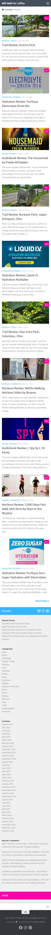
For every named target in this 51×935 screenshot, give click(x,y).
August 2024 (7, 799)
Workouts (16, 384)
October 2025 (8, 756)
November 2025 (9, 752)
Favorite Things (8, 661)
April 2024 (6, 812)
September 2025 (9, 759)
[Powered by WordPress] (16, 922)
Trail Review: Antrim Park (18, 45)
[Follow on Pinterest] (47, 610)
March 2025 (7, 777)
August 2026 (7, 724)
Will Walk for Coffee (13, 3)
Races (4, 689)
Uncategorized (8, 708)
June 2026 (6, 730)
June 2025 (6, 768)
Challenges (6, 658)
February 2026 (8, 743)
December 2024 (8, 787)
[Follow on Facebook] (39, 610)
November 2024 (9, 790)
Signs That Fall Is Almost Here (14, 627)
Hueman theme (39, 922)
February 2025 (8, 781)
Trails (14, 41)
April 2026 (6, 737)
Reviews (5, 41)
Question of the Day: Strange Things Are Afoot (21, 633)
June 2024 (6, 806)
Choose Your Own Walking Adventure (30, 883)
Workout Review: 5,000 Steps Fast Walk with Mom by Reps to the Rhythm (24, 509)
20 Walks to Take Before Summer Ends (30, 855)
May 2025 (6, 771)
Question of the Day (10, 686)
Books (5, 154)
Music (4, 677)
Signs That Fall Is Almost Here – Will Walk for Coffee (24, 844)
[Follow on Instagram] (43, 610)
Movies (5, 674)
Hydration (7, 97)
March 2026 (7, 740)
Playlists (5, 683)
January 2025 (7, 784)
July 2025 (6, 765)
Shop (4, 702)
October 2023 (8, 831)
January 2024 (7, 821)
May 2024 (6, 809)
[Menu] (47, 3)
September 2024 (9, 796)
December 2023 (8, 824)
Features (5, 664)
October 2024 (8, 793)
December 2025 (8, 749)
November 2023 (9, 828)
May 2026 (6, 734)
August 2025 (7, 762)
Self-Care (6, 699)
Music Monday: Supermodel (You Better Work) (21, 630)
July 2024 (6, 803)
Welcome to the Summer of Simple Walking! (20, 847)
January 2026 (7, 746)
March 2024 (7, 815)
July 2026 (6, 727)
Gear (4, 668)
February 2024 (8, 818)
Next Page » (42, 601)
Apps (4, 652)
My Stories (6, 680)
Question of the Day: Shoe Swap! (16, 623)
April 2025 (6, 774)
